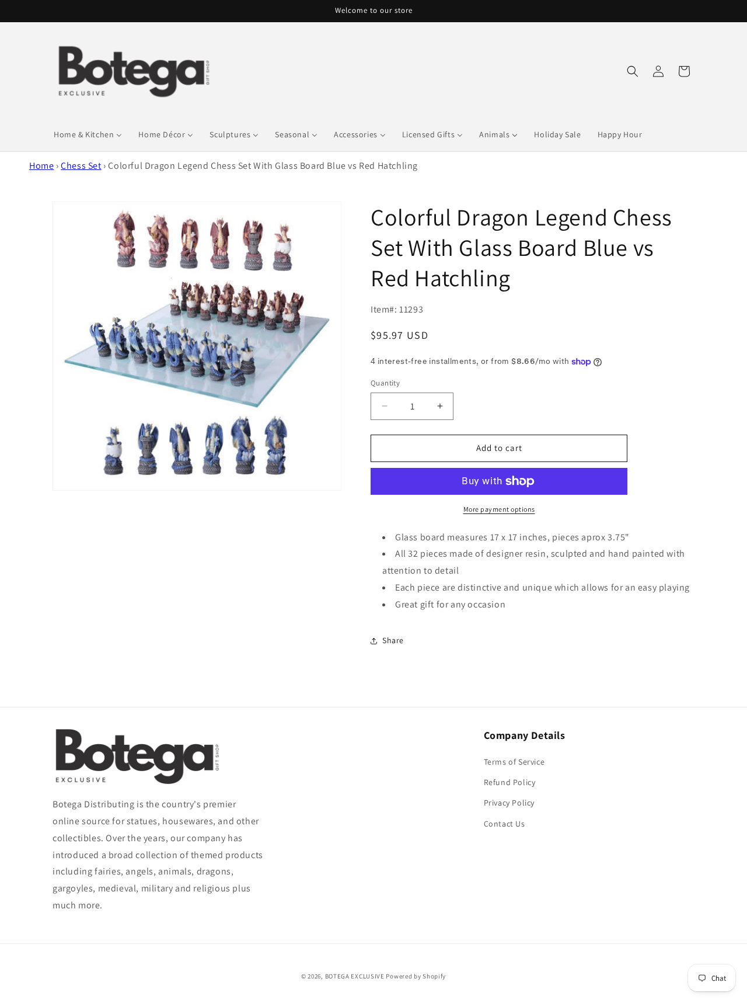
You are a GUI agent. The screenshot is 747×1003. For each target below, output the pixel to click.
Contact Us (504, 823)
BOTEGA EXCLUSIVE (355, 976)
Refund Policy (510, 782)
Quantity (385, 383)
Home (41, 165)
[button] (632, 71)
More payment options (499, 509)
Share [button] (393, 640)
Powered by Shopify (416, 976)
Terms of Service (514, 761)
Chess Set (81, 165)
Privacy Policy (509, 802)
